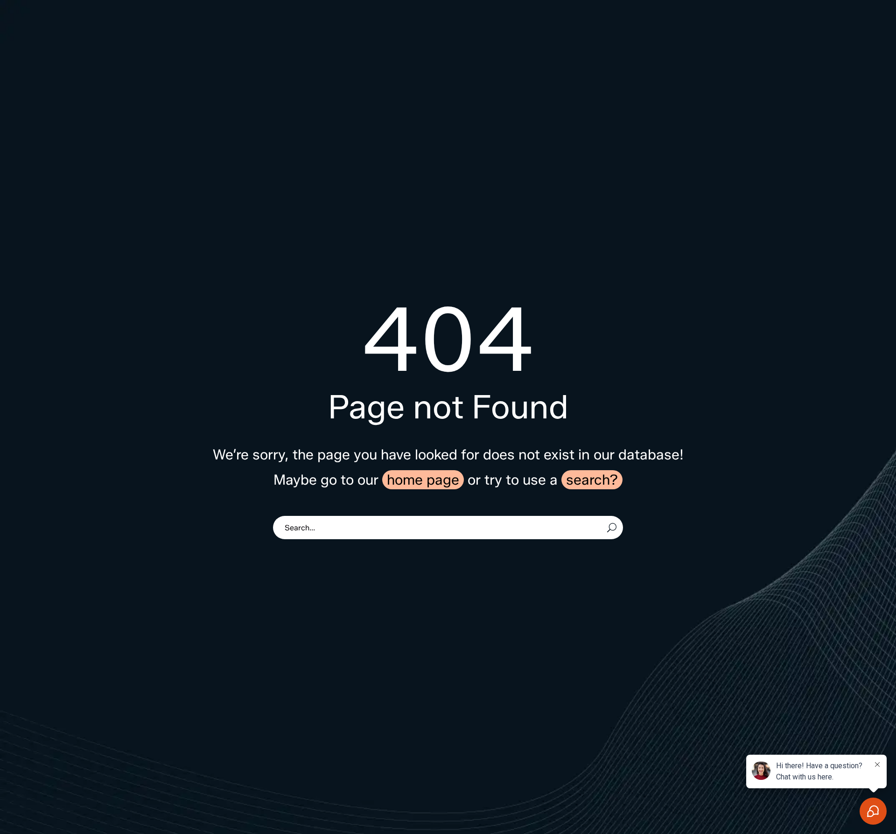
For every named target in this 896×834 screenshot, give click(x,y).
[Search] (611, 527)
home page (423, 479)
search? (592, 479)
